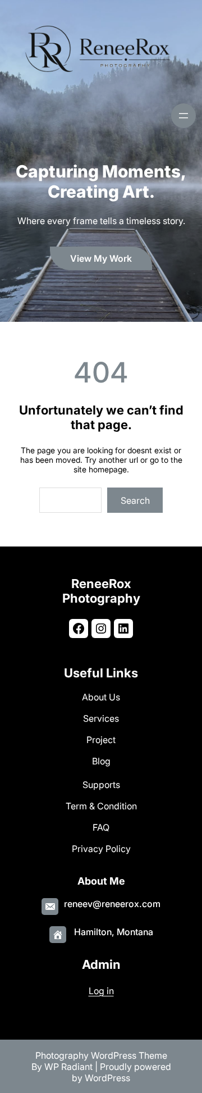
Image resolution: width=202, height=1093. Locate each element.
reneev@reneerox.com (112, 903)
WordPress (107, 1077)
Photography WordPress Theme (101, 1055)
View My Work (101, 258)
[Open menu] (183, 115)
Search (135, 500)
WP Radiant (68, 1066)
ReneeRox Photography (101, 590)
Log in (101, 990)
